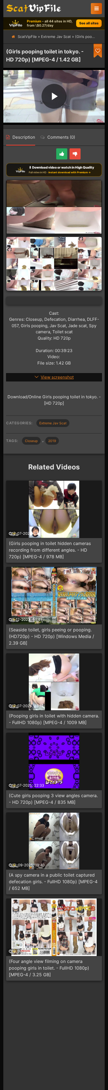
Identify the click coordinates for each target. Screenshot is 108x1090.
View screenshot (57, 377)
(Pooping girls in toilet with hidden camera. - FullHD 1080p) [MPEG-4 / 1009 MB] (54, 719)
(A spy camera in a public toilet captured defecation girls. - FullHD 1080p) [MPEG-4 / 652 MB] (53, 881)
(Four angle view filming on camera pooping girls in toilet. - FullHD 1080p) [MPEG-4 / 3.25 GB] (49, 968)
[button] (96, 8)
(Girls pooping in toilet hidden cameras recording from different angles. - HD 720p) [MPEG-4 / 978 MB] (50, 550)
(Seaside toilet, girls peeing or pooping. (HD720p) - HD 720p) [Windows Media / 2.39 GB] (51, 636)
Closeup (31, 441)
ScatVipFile (27, 36)
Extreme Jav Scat (56, 36)
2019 (52, 441)
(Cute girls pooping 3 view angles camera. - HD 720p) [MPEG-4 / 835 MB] (53, 799)
